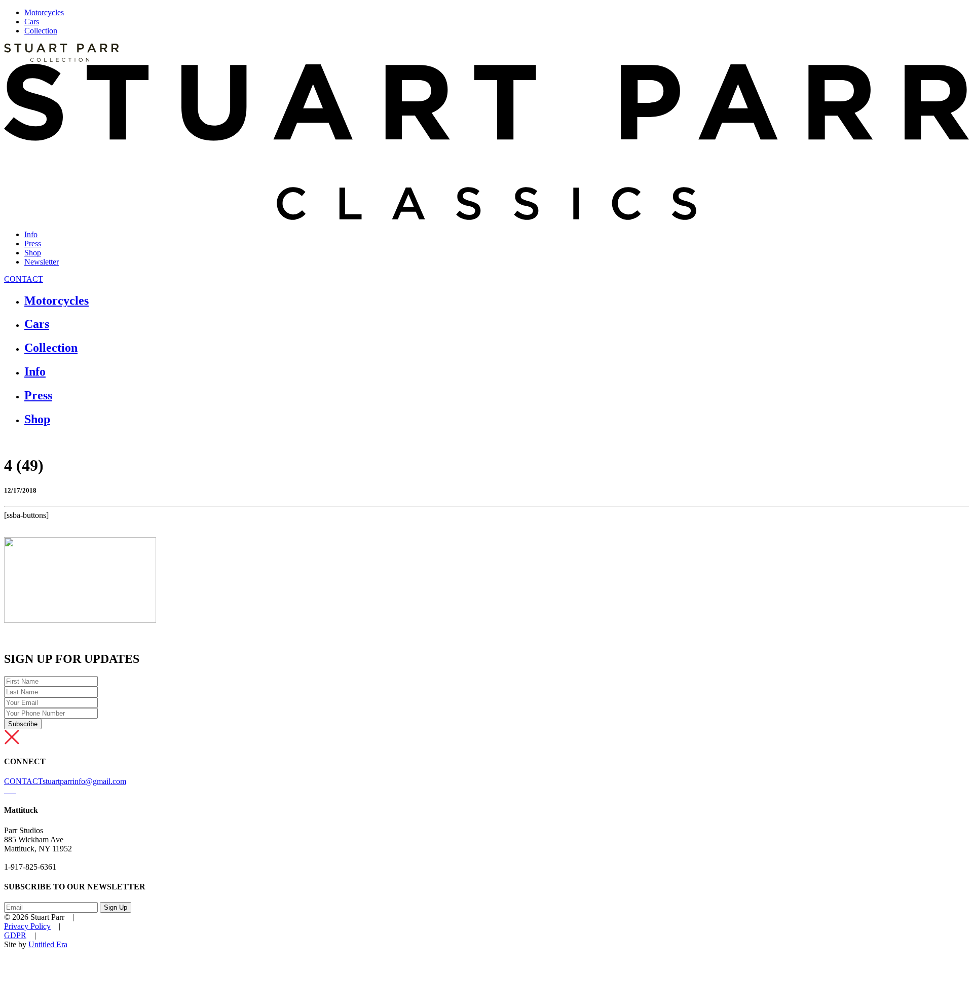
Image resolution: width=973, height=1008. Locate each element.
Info (31, 234)
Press (32, 243)
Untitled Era (47, 944)
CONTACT (23, 279)
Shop (32, 252)
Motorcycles (44, 12)
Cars (31, 21)
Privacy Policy (27, 926)
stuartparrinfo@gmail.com (84, 781)
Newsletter (41, 261)
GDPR (15, 935)
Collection (40, 30)
